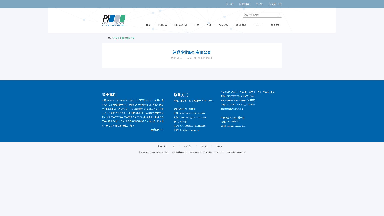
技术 (196, 25)
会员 (231, 4)
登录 (274, 4)
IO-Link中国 (180, 25)
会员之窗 (224, 25)
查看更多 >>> (157, 129)
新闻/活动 (241, 25)
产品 (209, 25)
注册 (280, 4)
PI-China (162, 25)
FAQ (261, 4)
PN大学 (187, 146)
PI (174, 146)
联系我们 (246, 4)
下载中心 (258, 25)
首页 (148, 25)
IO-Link (203, 146)
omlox (219, 146)
